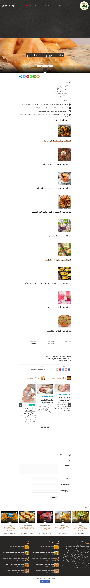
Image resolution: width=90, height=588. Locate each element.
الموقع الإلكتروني (64, 491)
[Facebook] (20, 76)
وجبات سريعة (50, 356)
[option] (62, 398)
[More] (38, 76)
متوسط (59, 358)
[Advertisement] (45, 24)
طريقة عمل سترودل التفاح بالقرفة (14, 564)
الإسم (67, 478)
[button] (20, 405)
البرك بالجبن (67, 360)
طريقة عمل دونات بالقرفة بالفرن (15, 570)
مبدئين (64, 358)
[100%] (80, 522)
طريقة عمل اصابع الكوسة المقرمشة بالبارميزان (9, 528)
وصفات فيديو (68, 5)
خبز (49, 525)
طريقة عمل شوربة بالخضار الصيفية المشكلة (12, 552)
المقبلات (68, 356)
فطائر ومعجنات (60, 356)
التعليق (67, 465)
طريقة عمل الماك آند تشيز (17, 546)
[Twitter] (24, 76)
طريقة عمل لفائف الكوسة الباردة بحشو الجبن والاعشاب (80, 528)
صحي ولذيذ (52, 358)
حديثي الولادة (32, 405)
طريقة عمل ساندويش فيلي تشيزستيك (13, 558)
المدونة (47, 5)
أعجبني (49, 66)
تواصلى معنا (45, 581)
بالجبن (61, 360)
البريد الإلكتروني (64, 484)
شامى (69, 358)
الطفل (68, 394)
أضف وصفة (40, 5)
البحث (52, 5)
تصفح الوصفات (59, 5)
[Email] (34, 76)
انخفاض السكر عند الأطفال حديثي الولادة (29, 410)
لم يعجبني (41, 66)
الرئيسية (76, 5)
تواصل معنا (33, 5)
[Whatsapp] (31, 76)
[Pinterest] (27, 76)
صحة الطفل (62, 394)
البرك (47, 358)
